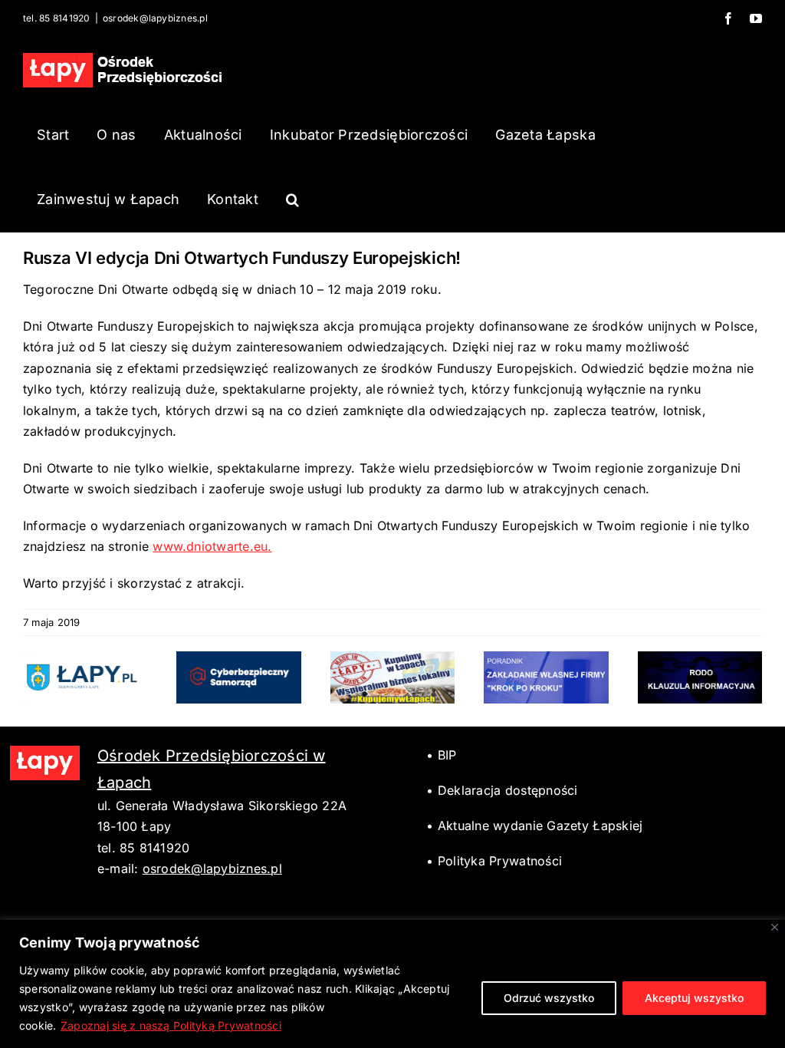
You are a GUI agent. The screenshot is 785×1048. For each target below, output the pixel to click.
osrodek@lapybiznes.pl (155, 18)
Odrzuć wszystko (549, 997)
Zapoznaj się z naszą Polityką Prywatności (171, 1025)
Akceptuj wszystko (694, 997)
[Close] (774, 927)
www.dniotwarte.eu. (212, 546)
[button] (292, 199)
